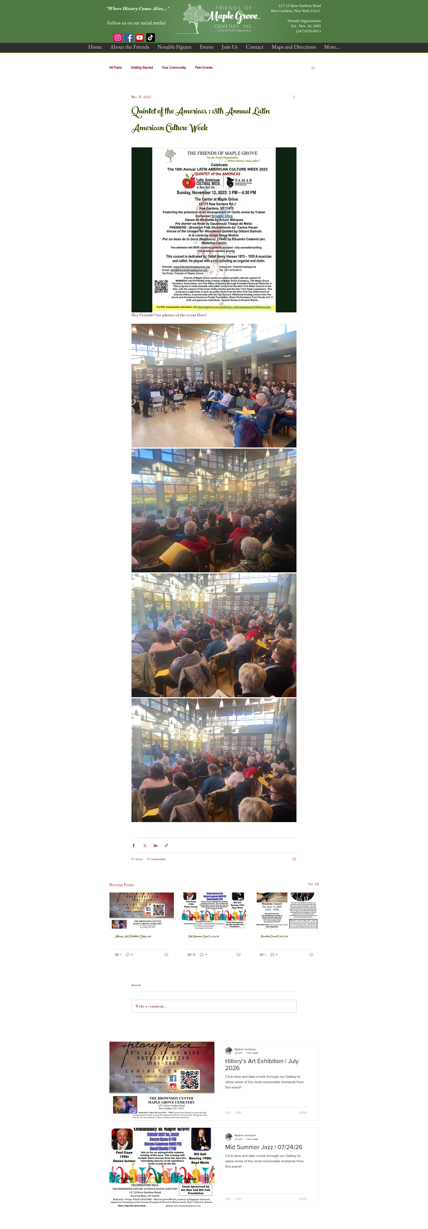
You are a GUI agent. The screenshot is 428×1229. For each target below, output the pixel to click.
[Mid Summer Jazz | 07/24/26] (214, 911)
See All (313, 884)
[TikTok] (150, 37)
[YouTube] (139, 37)
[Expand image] (214, 385)
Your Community (174, 67)
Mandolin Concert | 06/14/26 (273, 936)
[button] (129, 47)
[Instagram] (117, 37)
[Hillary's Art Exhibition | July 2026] (141, 911)
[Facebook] (128, 37)
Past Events (204, 67)
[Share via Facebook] (134, 845)
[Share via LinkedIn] (155, 845)
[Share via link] (166, 845)
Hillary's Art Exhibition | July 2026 (133, 936)
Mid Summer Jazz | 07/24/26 (203, 936)
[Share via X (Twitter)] (144, 845)
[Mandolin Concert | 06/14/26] (286, 911)
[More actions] (293, 97)
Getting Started (142, 67)
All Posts (115, 67)
